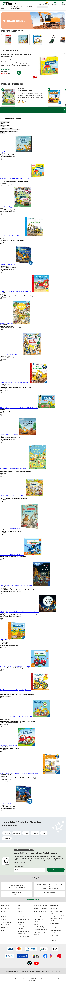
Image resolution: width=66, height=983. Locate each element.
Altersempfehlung (4, 131)
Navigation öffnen (2, 7)
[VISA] (10, 949)
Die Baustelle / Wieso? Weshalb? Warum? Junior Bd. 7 (15, 382)
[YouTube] (36, 963)
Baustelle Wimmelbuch (6, 323)
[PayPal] (9, 956)
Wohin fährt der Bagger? (7, 207)
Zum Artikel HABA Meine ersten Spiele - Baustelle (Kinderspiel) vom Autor (49, 66)
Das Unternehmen (7, 908)
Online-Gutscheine (40, 917)
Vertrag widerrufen (33, 899)
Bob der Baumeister (8, 39)
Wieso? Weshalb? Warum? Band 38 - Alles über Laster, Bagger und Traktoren (21, 773)
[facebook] (45, 956)
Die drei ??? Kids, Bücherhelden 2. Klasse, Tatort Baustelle (16, 585)
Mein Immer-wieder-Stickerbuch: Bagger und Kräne (14, 468)
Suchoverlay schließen (42, 7)
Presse (3, 914)
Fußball (44, 833)
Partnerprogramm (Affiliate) (55, 931)
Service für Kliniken (24, 936)
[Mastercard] (19, 949)
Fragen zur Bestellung (40, 908)
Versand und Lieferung (41, 914)
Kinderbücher (23, 39)
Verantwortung (6, 922)
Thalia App (53, 908)
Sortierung (2, 123)
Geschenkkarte (54, 923)
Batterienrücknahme (24, 914)
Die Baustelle (4, 639)
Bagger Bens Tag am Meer (7, 152)
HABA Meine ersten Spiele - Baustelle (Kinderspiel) (14, 178)
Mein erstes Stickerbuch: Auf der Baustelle (11, 355)
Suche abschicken (15, 8)
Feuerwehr (6, 833)
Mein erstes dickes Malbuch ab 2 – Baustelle (12, 555)
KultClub (53, 941)
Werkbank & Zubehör (52, 39)
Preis (1, 126)
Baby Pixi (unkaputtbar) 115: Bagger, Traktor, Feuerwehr (15, 690)
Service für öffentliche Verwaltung (24, 932)
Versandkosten (34, 980)
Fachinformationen (7, 917)
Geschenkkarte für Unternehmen (56, 927)
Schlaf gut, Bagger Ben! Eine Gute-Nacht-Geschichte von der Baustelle (19, 612)
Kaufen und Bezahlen (40, 911)
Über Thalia (5, 905)
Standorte (4, 919)
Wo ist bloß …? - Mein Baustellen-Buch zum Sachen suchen (16, 716)
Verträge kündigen (39, 927)
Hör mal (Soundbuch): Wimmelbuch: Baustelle (13, 495)
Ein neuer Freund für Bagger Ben (9, 434)
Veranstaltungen (55, 938)
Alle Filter (2, 133)
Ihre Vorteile (54, 905)
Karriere (3, 911)
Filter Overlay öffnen (5, 122)
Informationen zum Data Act (39, 933)
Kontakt (20, 911)
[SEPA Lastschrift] (31, 949)
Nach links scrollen (1, 110)
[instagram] (52, 956)
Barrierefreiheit (6, 925)
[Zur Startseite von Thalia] (9, 3)
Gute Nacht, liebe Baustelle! (8, 804)
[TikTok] (29, 963)
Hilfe (19, 908)
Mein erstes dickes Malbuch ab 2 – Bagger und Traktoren (15, 666)
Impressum (4, 927)
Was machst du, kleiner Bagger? (9, 745)
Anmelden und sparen (56, 870)
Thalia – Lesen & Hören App (57, 912)
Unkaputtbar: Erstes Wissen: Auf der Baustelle (12, 236)
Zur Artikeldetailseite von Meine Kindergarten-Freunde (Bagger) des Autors (54, 97)
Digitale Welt (54, 935)
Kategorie (2, 125)
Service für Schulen (23, 919)
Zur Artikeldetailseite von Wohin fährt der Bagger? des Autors (23, 97)
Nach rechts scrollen (64, 110)
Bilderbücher (37, 39)
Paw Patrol (16, 833)
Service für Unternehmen (22, 928)
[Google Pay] (43, 949)
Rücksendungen (22, 917)
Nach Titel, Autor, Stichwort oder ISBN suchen (24, 7)
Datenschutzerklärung (40, 929)
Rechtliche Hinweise (20, 862)
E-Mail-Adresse (18, 866)
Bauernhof (35, 833)
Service (20, 905)
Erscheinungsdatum (5, 129)
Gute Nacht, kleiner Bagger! (8, 264)
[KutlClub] (36, 956)
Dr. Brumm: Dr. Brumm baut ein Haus (10, 528)
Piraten (26, 833)
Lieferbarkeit (3, 128)
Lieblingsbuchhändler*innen (57, 916)
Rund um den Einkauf (40, 905)
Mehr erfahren (5, 69)
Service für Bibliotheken (21, 923)
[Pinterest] (59, 956)
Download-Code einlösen (39, 920)
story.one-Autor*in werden (56, 919)
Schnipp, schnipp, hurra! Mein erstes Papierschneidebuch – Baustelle (19, 408)
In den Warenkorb (19, 73)
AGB (2, 930)
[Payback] (22, 956)
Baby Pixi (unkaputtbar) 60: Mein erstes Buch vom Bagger (16, 291)
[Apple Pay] (55, 949)
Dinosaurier (6, 838)
